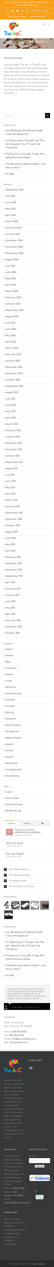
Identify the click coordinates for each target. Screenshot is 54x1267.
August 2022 (12, 392)
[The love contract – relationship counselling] (9, 830)
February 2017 (13, 589)
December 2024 (14, 240)
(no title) (10, 174)
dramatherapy (13, 693)
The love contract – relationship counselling (27, 831)
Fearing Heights (15, 854)
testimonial (11, 763)
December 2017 (14, 563)
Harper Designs (38, 1264)
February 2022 (13, 430)
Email (32, 1156)
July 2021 (10, 475)
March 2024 (12, 291)
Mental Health (13, 738)
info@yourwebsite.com (23, 1039)
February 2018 (13, 557)
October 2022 (13, 380)
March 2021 (12, 500)
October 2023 (13, 304)
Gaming (10, 712)
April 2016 (10, 614)
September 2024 (15, 253)
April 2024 (11, 285)
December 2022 (14, 367)
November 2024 (14, 247)
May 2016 (10, 608)
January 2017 (13, 595)
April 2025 (11, 215)
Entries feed (12, 798)
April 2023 (11, 342)
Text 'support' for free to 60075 (19, 2)
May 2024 (11, 278)
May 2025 (11, 209)
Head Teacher (13, 725)
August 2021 (12, 468)
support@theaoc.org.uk (27, 5)
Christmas (11, 668)
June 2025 (11, 202)
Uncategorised (14, 769)
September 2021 (14, 462)
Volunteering (12, 776)
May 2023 (11, 335)
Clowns (9, 674)
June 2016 (11, 601)
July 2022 (10, 399)
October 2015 (13, 633)
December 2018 (14, 519)
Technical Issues (13, 57)
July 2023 (10, 323)
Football (10, 700)
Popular (11, 823)
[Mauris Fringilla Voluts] (25, 905)
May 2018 (10, 544)
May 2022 (11, 411)
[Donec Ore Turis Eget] (15, 905)
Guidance (11, 719)
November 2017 (14, 570)
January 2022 (13, 437)
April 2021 (11, 494)
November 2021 (14, 449)
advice (9, 649)
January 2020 (13, 506)
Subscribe (39, 1166)
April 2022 (11, 418)
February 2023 (13, 354)
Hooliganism (12, 731)
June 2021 (11, 481)
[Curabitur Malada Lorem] (8, 914)
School (9, 750)
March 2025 (12, 221)
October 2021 (13, 456)
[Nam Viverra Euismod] (44, 905)
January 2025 (13, 234)
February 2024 (13, 297)
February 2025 (13, 228)
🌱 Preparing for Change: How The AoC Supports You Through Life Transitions (25, 144)
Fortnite (10, 706)
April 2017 (10, 582)
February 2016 (13, 620)
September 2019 (14, 513)
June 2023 (11, 329)
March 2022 (12, 424)
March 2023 (12, 348)
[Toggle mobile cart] (43, 24)
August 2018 (12, 532)
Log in (9, 792)
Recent (27, 823)
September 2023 (14, 310)
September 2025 (14, 190)
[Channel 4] (7, 904)
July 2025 (10, 196)
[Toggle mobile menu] (48, 24)
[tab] (27, 869)
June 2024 (11, 272)
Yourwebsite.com (19, 1042)
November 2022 (14, 373)
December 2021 (14, 443)
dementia (11, 687)
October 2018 (13, 525)
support (10, 757)
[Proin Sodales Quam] (34, 905)
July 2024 (10, 266)
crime (9, 681)
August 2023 (12, 316)
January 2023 (13, 361)
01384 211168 (41, 2)
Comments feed (14, 804)
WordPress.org (13, 811)
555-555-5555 (19, 1032)
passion (10, 744)
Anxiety (9, 655)
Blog (8, 662)
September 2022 (14, 386)
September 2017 (14, 576)
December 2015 (14, 627)
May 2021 (10, 487)
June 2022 (11, 405)
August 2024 (12, 259)
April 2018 (10, 551)
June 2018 (11, 538)
